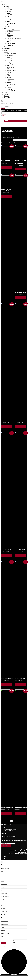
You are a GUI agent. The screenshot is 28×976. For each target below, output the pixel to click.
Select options (6, 167)
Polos (8, 41)
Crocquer (9, 60)
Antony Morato (11, 55)
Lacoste (9, 77)
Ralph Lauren (11, 25)
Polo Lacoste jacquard (21, 807)
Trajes (5, 50)
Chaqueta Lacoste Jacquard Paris (6, 190)
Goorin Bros (10, 67)
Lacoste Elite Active (20, 292)
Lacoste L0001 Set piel (21, 550)
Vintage (6, 94)
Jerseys (9, 36)
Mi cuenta (7, 97)
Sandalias (7, 48)
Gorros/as (7, 47)
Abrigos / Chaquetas (13, 30)
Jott (8, 74)
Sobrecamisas (11, 43)
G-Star (9, 69)
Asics (8, 8)
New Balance (11, 23)
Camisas (9, 33)
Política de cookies (9, 837)
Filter (3, 943)
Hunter (9, 18)
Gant (8, 16)
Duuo (8, 13)
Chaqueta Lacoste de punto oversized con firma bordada (21, 161)
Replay (9, 87)
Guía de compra (8, 830)
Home (2, 137)
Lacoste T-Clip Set (20, 678)
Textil (5, 28)
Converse (9, 9)
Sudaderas (10, 45)
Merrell (9, 21)
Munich (9, 19)
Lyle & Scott (10, 79)
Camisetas (10, 35)
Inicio (5, 4)
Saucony (9, 26)
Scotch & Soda (11, 91)
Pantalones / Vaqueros (14, 38)
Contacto (6, 96)
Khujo (8, 75)
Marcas (6, 52)
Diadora (9, 11)
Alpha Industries (11, 53)
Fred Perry (10, 14)
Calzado (6, 6)
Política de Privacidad (10, 836)
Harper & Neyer (11, 70)
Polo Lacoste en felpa (7, 807)
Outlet (5, 92)
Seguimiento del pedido (10, 829)
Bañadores (10, 31)
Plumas (9, 40)
